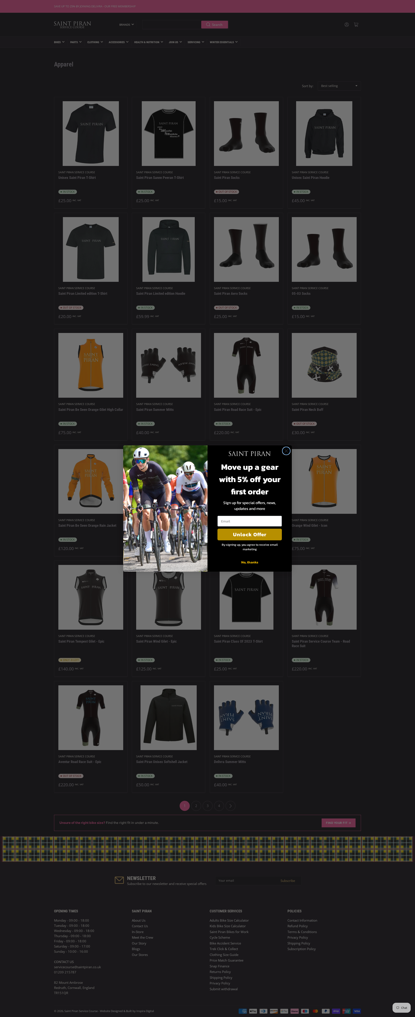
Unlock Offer (250, 534)
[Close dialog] (286, 451)
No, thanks (249, 562)
